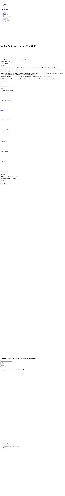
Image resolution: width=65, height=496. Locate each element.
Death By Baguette (4, 161)
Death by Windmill (4, 151)
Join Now (2, 42)
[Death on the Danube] (4, 168)
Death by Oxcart (4, 141)
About (4, 13)
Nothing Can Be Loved (5, 119)
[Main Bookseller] (26, 383)
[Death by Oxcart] (4, 139)
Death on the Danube (5, 171)
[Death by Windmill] (4, 149)
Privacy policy (6, 443)
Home (4, 12)
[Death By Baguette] (4, 159)
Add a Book (5, 18)
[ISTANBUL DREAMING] (4, 98)
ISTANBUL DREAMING (6, 100)
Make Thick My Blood (5, 129)
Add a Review (6, 19)
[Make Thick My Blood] (4, 127)
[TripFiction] (7, 2)
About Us (2, 180)
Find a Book (5, 14)
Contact (4, 21)
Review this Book (4, 80)
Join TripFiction (46, 484)
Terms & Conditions (7, 445)
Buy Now (3, 65)
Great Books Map (6, 20)
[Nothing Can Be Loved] (4, 117)
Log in (2, 88)
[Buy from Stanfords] (31, 441)
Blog (4, 15)
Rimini (2, 110)
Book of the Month (7, 16)
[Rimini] (4, 107)
